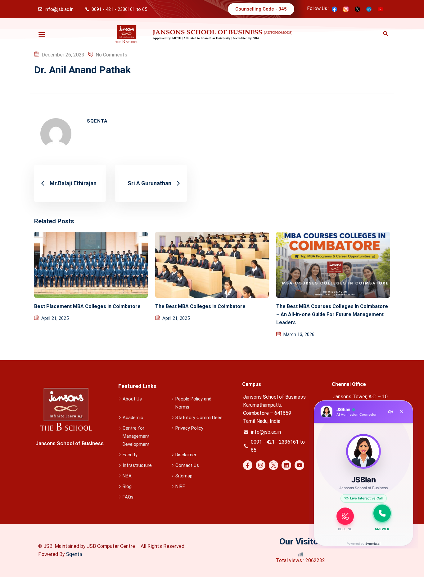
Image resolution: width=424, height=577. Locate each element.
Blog (127, 486)
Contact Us (187, 465)
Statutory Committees (199, 417)
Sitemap (183, 476)
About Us (132, 399)
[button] (42, 34)
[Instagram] (260, 465)
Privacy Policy (189, 428)
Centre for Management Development (136, 436)
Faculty (130, 455)
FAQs (128, 497)
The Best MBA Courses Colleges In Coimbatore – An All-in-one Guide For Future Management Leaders (332, 314)
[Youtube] (299, 465)
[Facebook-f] (248, 465)
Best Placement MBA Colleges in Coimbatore (87, 306)
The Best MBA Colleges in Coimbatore (200, 306)
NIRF (180, 486)
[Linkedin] (286, 465)
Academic (133, 417)
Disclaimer (185, 455)
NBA (127, 476)
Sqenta (74, 554)
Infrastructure (137, 465)
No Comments (111, 55)
